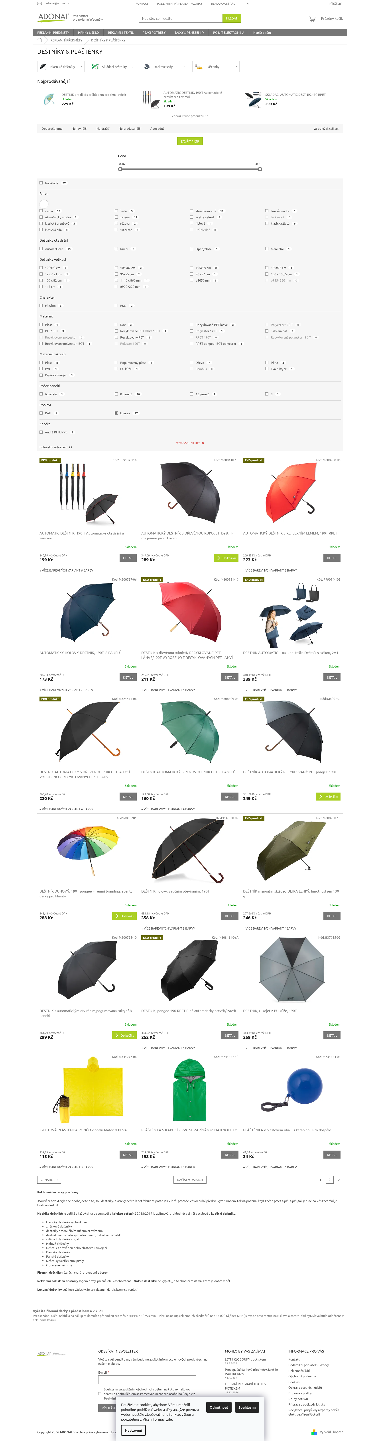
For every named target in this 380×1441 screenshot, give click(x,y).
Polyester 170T (209, 331)
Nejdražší (103, 128)
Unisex (129, 413)
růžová (128, 223)
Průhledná (206, 230)
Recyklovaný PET (135, 337)
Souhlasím (247, 1407)
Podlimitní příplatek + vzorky (179, 3)
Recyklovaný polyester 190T (67, 343)
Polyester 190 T (285, 325)
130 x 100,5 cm (284, 274)
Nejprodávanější (130, 128)
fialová (203, 223)
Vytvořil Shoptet (331, 1431)
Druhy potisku (298, 1399)
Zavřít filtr (190, 141)
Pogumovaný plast (136, 362)
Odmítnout (219, 1407)
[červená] (43, 204)
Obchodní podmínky (302, 1376)
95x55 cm (130, 274)
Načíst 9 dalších (190, 1180)
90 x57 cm (206, 274)
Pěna (277, 362)
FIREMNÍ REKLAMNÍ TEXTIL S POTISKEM (245, 1386)
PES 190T (54, 331)
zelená (128, 217)
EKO (126, 305)
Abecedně (157, 128)
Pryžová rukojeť (59, 375)
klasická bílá (56, 230)
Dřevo (203, 362)
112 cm (53, 286)
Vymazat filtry (188, 442)
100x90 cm (55, 268)
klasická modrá (210, 211)
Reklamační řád (223, 3)
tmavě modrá (283, 211)
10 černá (129, 230)
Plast (51, 325)
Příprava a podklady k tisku (306, 1404)
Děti (51, 413)
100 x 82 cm (56, 280)
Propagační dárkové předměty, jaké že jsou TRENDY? (251, 1371)
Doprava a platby (300, 1393)
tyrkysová (280, 217)
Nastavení (133, 1430)
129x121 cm (56, 274)
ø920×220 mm (133, 286)
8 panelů (130, 394)
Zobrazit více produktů (188, 116)
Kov (126, 325)
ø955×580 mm (284, 280)
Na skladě (55, 183)
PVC (51, 369)
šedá (126, 211)
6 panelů (54, 394)
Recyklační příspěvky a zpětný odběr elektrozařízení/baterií (313, 1412)
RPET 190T (206, 337)
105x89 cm (206, 268)
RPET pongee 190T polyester (219, 343)
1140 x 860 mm (134, 280)
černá (52, 211)
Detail (128, 558)
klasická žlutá (283, 223)
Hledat (231, 18)
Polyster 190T (133, 343)
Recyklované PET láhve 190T (143, 331)
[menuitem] (53, 32)
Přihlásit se (111, 1408)
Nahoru (51, 1180)
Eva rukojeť (282, 369)
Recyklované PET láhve (215, 325)
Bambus (204, 369)
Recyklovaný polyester (64, 337)
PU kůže (129, 369)
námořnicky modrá (61, 217)
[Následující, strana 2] (330, 1180)
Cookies (293, 1382)
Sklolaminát (282, 331)
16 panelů (205, 394)
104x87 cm (131, 268)
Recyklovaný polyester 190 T (294, 337)
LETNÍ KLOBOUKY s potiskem (245, 1359)
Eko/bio (53, 305)
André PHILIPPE (59, 432)
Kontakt (142, 3)
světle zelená (208, 217)
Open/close (207, 249)
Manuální (280, 249)
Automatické (58, 249)
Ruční (127, 249)
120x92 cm (281, 268)
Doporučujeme (52, 128)
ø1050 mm (206, 280)
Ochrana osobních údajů (305, 1387)
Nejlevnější (79, 128)
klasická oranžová (60, 223)
